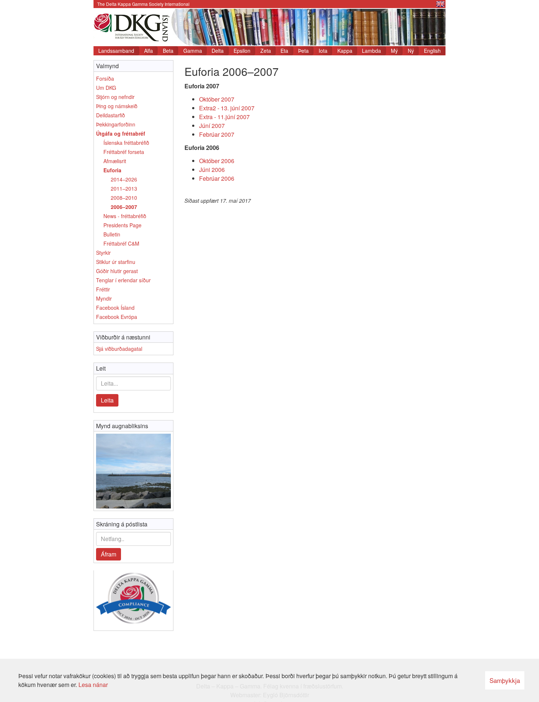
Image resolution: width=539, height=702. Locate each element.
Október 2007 (216, 99)
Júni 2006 (212, 169)
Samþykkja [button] (504, 680)
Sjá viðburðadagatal (119, 348)
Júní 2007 (212, 125)
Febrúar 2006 (216, 178)
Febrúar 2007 (216, 134)
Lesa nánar (93, 684)
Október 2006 (216, 161)
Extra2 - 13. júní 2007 (226, 108)
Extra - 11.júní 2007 (224, 117)
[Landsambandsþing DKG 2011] (133, 471)
